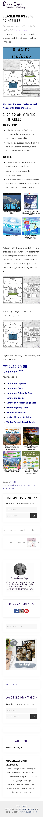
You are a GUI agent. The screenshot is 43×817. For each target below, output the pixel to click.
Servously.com (26, 812)
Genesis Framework (27, 809)
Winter (11, 488)
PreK (28, 485)
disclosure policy (20, 30)
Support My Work (13, 684)
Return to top (21, 806)
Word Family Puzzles (16, 412)
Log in (35, 812)
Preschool (34, 485)
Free (7, 485)
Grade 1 (13, 485)
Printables (13, 482)
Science (5, 488)
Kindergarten (21, 485)
